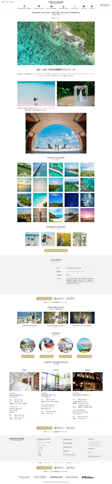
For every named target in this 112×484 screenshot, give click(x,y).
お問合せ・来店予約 (92, 457)
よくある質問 (91, 453)
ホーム (33, 462)
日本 (39, 452)
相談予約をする (60, 298)
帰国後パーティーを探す (65, 356)
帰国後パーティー (67, 452)
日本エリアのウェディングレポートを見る (56, 250)
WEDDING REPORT (39, 8)
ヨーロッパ (40, 450)
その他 (39, 455)
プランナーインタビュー (94, 444)
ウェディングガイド (92, 449)
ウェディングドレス (67, 448)
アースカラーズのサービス (95, 442)
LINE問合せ (106, 5)
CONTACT (91, 8)
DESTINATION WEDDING (24, 8)
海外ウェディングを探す (27, 356)
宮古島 (39, 453)
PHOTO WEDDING (51, 8)
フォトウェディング (67, 444)
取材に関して (69, 462)
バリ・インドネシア (42, 445)
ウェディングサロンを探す (45, 298)
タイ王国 (40, 447)
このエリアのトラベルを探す (84, 356)
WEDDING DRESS (63, 8)
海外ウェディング (40, 440)
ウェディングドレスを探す (46, 356)
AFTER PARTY (74, 8)
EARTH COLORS (55, 482)
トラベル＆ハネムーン (68, 456)
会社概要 (40, 462)
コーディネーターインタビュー (96, 445)
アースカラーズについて (93, 440)
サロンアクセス (48, 462)
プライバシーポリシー (59, 462)
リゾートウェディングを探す (44, 442)
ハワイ (39, 444)
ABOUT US (84, 8)
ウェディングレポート (68, 440)
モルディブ (40, 449)
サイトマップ (78, 462)
